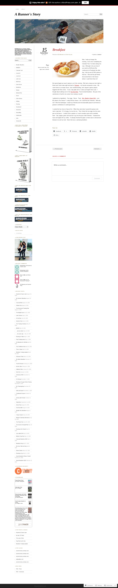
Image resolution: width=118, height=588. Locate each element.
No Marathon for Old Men (21, 342)
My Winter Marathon (20, 359)
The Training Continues (21, 323)
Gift (85, 3)
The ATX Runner (20, 363)
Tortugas (76, 85)
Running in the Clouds (21, 429)
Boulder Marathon (20, 64)
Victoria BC (18, 121)
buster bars (44, 67)
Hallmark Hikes (19, 369)
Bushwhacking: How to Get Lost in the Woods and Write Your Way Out (21, 509)
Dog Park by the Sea (20, 541)
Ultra (17, 118)
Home (17, 9)
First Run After (19, 407)
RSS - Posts (19, 568)
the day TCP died (20, 535)
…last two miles (19, 330)
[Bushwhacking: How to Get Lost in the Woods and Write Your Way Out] (30, 512)
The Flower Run (19, 422)
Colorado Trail (19, 70)
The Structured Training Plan (22, 308)
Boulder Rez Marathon (21, 410)
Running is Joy (19, 453)
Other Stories (19, 98)
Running (18, 104)
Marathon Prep (19, 443)
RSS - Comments (20, 571)
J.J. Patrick (19, 488)
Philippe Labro (20, 503)
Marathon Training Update (22, 352)
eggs (41, 69)
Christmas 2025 (19, 374)
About (23, 9)
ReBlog (17, 101)
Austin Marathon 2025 (21, 460)
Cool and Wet (19, 302)
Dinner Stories (19, 450)
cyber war (18, 78)
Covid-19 (18, 73)
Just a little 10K (19, 433)
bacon (39, 67)
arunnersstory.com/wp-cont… (23, 550)
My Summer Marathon (24, 271)
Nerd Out (18, 372)
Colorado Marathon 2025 (21, 439)
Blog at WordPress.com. (40, 586)
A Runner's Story (27, 14)
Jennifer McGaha (20, 511)
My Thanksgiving (20, 386)
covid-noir (18, 76)
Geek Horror (19, 84)
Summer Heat (19, 321)
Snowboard (18, 106)
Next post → (97, 148)
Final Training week (20, 339)
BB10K (17, 328)
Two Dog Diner (74, 92)
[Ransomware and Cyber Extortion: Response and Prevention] (30, 497)
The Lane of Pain (20, 538)
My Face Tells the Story (21, 446)
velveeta (47, 69)
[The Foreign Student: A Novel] (30, 505)
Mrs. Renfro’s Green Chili (89, 98)
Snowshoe (18, 109)
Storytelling (69, 54)
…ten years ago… (20, 333)
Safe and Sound (19, 390)
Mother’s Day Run (20, 436)
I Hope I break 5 (19, 414)
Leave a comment (97, 54)
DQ (48, 67)
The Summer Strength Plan (22, 424)
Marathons (18, 87)
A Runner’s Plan (19, 356)
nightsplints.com (19, 559)
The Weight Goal (20, 312)
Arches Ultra (19, 366)
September (18, 402)
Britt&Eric (18, 67)
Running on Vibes (20, 336)
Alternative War (18, 487)
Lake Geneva (19, 315)
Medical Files (19, 92)
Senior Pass (19, 404)
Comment (97, 178)
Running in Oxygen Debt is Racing (24, 382)
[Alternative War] (30, 491)
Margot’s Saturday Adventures (23, 417)
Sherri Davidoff (20, 497)
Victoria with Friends (20, 397)
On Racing (18, 379)
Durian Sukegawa (20, 481)
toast (43, 69)
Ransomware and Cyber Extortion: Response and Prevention (20, 495)
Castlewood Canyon (20, 393)
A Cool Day (18, 318)
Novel (17, 95)
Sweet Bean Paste (19, 480)
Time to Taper (19, 349)
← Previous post (58, 148)
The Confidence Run (20, 346)
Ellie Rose (18, 81)
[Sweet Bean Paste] (30, 484)
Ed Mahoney (61, 54)
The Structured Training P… (25, 280)
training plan (18, 115)
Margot (17, 90)
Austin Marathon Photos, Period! (23, 456)
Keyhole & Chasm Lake (21, 294)
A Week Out (18, 305)
